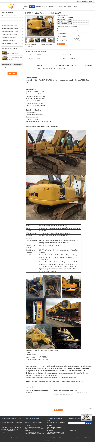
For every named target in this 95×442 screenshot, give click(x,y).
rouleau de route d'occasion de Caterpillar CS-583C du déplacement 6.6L (12, 431)
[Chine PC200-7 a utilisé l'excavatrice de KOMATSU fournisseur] (40, 26)
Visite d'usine (52, 6)
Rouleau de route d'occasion (9, 43)
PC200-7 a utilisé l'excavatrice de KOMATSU (71, 381)
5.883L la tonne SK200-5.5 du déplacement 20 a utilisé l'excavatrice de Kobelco (56, 429)
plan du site (72, 430)
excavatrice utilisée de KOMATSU (10, 19)
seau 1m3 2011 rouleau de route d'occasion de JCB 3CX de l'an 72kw (12, 426)
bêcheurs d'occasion (54, 381)
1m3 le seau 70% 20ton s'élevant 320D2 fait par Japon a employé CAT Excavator (34, 429)
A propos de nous (41, 6)
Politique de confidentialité (10, 437)
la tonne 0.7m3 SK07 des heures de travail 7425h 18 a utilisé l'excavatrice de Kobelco (56, 424)
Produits (32, 6)
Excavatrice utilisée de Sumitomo (10, 34)
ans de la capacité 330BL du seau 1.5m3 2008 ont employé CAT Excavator (33, 424)
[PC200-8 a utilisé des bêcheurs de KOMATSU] (4, 52)
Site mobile (72, 432)
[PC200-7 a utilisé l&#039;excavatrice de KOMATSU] (4, 58)
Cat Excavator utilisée (7, 22)
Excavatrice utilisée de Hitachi (9, 25)
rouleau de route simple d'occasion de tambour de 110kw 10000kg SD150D (12, 423)
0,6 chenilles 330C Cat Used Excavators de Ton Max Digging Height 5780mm (34, 434)
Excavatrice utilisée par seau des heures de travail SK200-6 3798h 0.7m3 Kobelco (55, 434)
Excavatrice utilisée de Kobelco (10, 28)
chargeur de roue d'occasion (9, 40)
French (91, 1)
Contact (75, 6)
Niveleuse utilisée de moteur (9, 37)
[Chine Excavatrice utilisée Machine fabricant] (11, 6)
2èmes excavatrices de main (41, 381)
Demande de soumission (30, 9)
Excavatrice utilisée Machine (9, 16)
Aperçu (25, 6)
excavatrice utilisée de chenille (10, 31)
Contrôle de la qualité (64, 6)
